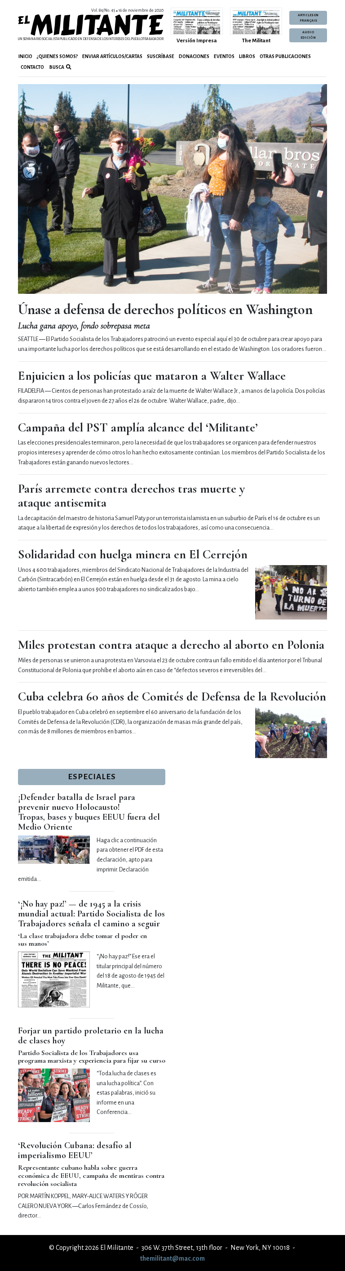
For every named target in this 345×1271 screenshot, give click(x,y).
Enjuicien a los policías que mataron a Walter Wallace (152, 375)
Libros (247, 56)
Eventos (224, 56)
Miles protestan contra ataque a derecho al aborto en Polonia (171, 644)
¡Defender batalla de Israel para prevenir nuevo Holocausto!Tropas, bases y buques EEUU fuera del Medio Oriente (89, 812)
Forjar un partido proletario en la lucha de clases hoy (91, 1035)
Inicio (25, 56)
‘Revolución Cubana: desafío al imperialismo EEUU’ (75, 1150)
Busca (56, 67)
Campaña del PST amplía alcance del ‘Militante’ (138, 427)
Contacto (32, 67)
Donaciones (194, 56)
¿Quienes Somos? (57, 56)
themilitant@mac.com (172, 1258)
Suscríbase (160, 56)
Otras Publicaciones (285, 56)
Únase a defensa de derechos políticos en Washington (165, 309)
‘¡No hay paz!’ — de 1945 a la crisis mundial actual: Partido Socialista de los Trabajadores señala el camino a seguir (91, 913)
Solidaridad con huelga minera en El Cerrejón (133, 554)
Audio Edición (308, 35)
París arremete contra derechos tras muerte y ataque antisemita (131, 495)
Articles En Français (308, 17)
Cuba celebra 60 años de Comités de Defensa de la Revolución (172, 696)
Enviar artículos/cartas (112, 56)
